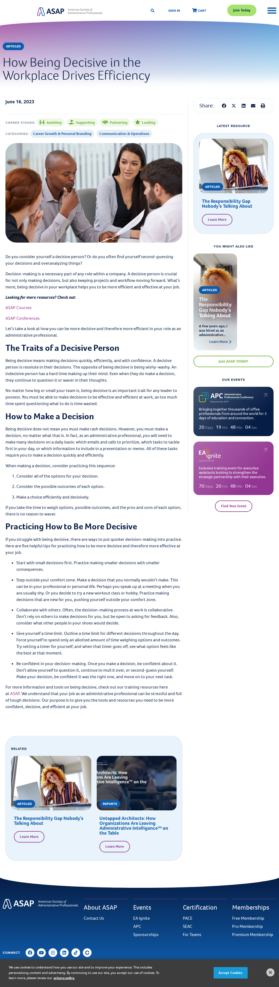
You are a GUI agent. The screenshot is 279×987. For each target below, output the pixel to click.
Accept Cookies (231, 972)
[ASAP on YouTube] (41, 952)
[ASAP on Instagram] (52, 952)
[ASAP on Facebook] (30, 952)
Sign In (174, 10)
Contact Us (94, 918)
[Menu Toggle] (272, 10)
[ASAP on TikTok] (75, 952)
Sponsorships (146, 934)
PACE (187, 918)
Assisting (54, 122)
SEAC (187, 926)
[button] (224, 105)
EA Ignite (141, 918)
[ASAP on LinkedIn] (64, 952)
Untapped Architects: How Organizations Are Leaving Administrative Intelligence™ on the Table (133, 825)
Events (142, 907)
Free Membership (248, 918)
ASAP (15, 693)
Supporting (85, 122)
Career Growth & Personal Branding (62, 133)
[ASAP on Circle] (87, 952)
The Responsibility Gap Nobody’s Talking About (48, 820)
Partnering (119, 122)
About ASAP (100, 907)
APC (137, 926)
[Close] (270, 972)
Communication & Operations (124, 133)
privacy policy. (64, 978)
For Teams (192, 934)
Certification (200, 907)
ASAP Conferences (22, 318)
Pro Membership (247, 926)
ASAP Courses (18, 307)
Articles (13, 46)
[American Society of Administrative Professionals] (69, 11)
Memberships (250, 907)
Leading (148, 122)
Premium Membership (252, 934)
